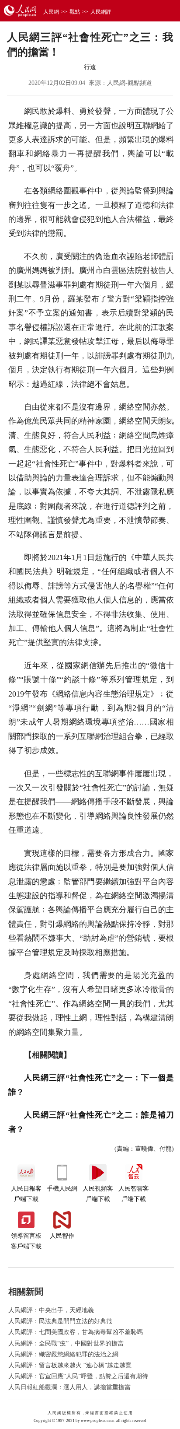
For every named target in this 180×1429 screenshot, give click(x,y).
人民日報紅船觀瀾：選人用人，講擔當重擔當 (69, 1387)
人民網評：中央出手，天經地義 (51, 1310)
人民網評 (100, 12)
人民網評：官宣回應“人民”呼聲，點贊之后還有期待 (78, 1376)
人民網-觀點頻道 (129, 83)
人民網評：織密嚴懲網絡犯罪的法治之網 (63, 1354)
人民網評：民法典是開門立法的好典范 (60, 1321)
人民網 (51, 12)
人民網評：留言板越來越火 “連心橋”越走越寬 (70, 1365)
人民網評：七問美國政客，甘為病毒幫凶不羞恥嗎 (75, 1332)
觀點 (74, 12)
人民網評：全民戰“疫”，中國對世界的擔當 (66, 1343)
